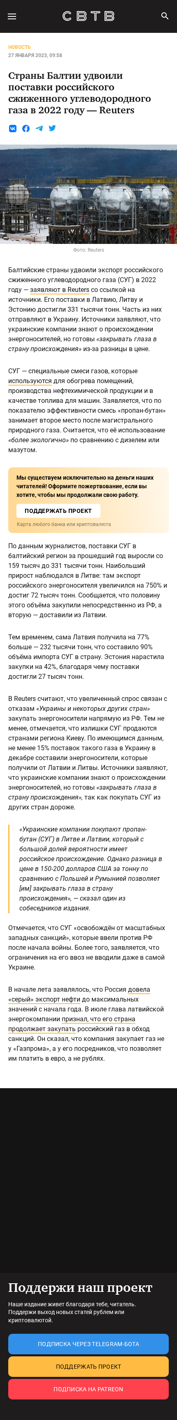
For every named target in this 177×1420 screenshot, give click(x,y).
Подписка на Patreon (88, 1389)
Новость (19, 47)
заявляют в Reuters (59, 290)
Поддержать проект (88, 1366)
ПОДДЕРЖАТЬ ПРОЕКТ (58, 511)
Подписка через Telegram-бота (88, 1344)
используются (30, 381)
